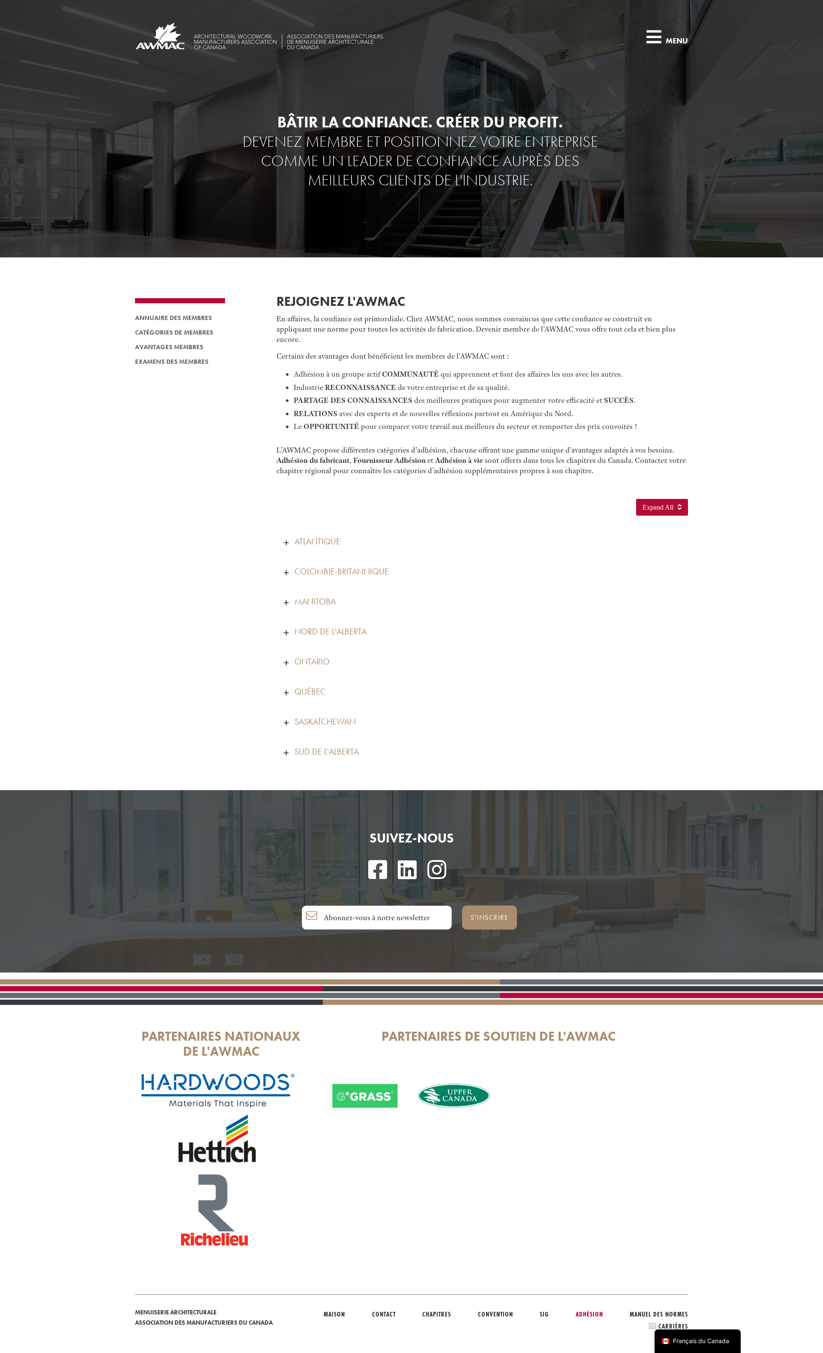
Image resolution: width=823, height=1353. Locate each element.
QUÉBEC (310, 691)
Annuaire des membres (173, 318)
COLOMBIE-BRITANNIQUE (341, 571)
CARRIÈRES (672, 1326)
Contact (384, 1314)
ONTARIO (312, 661)
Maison (334, 1314)
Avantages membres (169, 347)
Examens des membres (171, 362)
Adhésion (589, 1314)
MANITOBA (315, 601)
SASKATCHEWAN (325, 721)
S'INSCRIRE (489, 917)
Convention (495, 1314)
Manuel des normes (659, 1314)
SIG (544, 1314)
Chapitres (436, 1314)
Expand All (659, 507)
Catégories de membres (174, 333)
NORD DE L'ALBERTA (330, 631)
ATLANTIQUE (317, 541)
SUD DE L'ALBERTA (326, 751)
